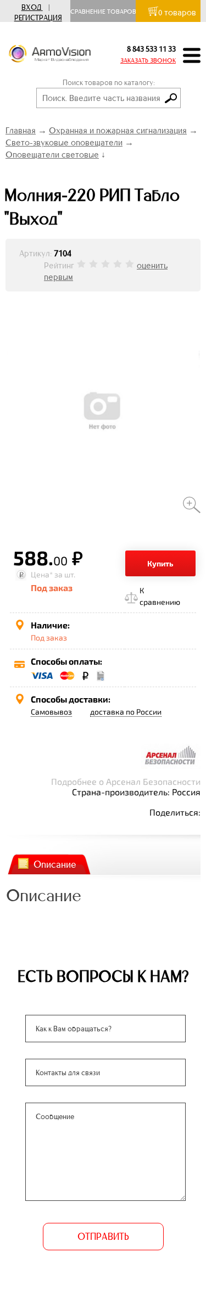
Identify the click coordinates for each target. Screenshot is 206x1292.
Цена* (42, 574)
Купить (160, 563)
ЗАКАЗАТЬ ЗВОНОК (148, 60)
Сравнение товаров (105, 11)
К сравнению (160, 596)
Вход (31, 7)
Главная (20, 130)
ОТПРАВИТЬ (103, 1237)
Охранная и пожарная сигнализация (118, 130)
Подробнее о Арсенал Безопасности (126, 781)
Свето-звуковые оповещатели (64, 142)
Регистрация (38, 18)
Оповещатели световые (52, 154)
